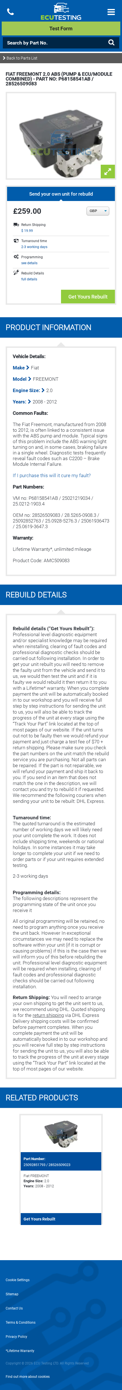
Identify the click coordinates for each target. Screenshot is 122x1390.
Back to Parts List (21, 58)
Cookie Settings (18, 1280)
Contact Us (14, 1308)
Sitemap (12, 1294)
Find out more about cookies (28, 1377)
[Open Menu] (111, 12)
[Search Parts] (111, 42)
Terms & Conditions (20, 1323)
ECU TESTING (61, 15)
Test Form (61, 28)
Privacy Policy (16, 1337)
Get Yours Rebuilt (88, 297)
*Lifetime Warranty (20, 1351)
